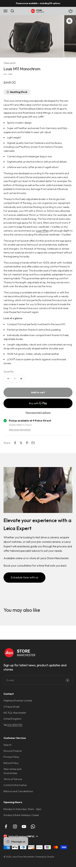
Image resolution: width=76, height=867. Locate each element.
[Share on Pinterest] (27, 443)
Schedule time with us (24, 577)
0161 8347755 (14, 725)
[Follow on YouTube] (24, 826)
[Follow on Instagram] (15, 826)
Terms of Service (13, 779)
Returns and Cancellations (18, 791)
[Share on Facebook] (15, 443)
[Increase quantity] (21, 378)
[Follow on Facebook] (6, 826)
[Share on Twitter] (21, 443)
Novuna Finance (13, 750)
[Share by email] (33, 443)
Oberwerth (10, 63)
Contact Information (15, 785)
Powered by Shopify (44, 856)
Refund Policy (11, 763)
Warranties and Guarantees (12, 771)
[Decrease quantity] (8, 378)
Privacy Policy (11, 756)
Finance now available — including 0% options (38, 3)
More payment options (38, 412)
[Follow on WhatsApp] (33, 826)
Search (7, 744)
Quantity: (9, 371)
